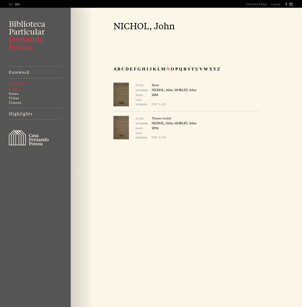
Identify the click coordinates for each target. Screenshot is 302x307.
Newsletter (256, 4)
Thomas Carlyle (161, 118)
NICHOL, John (162, 89)
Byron (155, 85)
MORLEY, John (185, 89)
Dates (14, 93)
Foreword (19, 72)
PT (11, 4)
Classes (15, 102)
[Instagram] (291, 4)
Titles (14, 98)
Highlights (21, 113)
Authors (15, 89)
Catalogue (19, 83)
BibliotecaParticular (27, 35)
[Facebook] (286, 4)
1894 (155, 128)
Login (276, 4)
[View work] (121, 94)
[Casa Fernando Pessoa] (29, 137)
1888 (155, 94)
